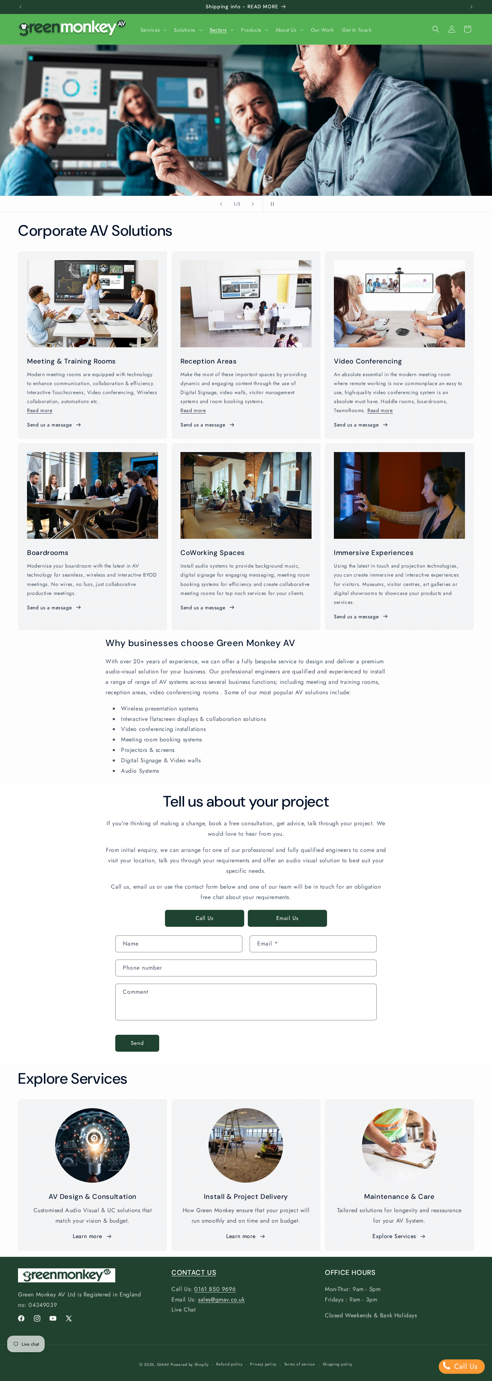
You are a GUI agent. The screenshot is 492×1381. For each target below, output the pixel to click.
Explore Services (394, 1236)
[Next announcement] (471, 7)
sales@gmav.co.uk (221, 1299)
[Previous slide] (221, 204)
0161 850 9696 (215, 1289)
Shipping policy (338, 1364)
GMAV (163, 1364)
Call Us (205, 918)
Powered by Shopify (190, 1364)
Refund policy (229, 1364)
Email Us (287, 918)
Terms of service (299, 1364)
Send (137, 1043)
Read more (39, 410)
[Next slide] (253, 204)
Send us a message (49, 424)
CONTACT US (193, 1272)
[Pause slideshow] (271, 204)
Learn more (87, 1236)
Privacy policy (263, 1364)
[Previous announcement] (20, 7)
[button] (153, 29)
